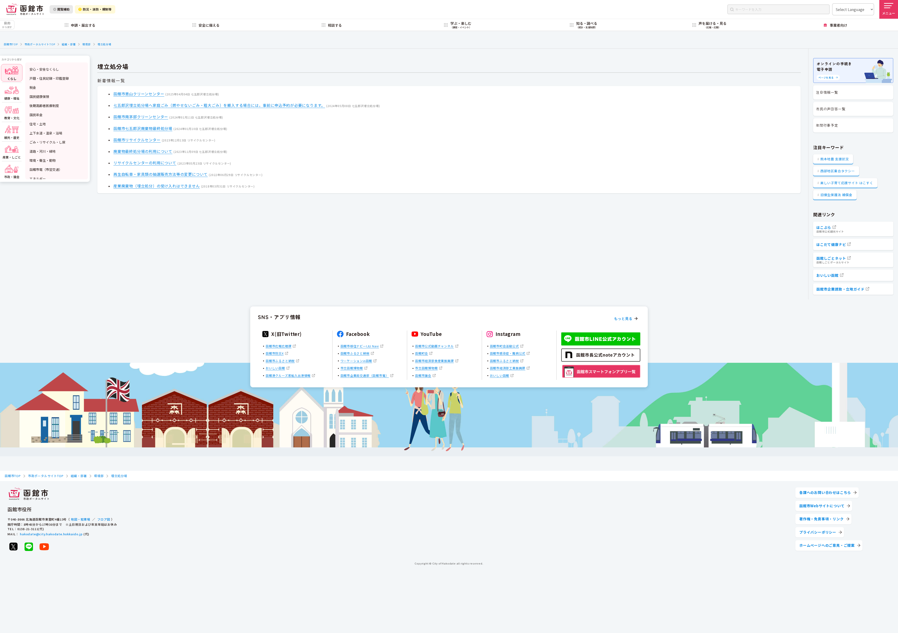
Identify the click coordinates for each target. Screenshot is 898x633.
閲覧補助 (63, 9)
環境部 (86, 44)
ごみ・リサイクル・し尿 (47, 142)
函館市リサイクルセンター (137, 140)
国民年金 (36, 114)
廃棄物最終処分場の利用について (142, 151)
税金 (32, 87)
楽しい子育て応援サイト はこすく (846, 182)
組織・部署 (69, 44)
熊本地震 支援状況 (834, 159)
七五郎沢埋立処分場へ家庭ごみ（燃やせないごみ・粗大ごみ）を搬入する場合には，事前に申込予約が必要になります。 (219, 105)
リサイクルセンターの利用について (144, 162)
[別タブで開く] (13, 546)
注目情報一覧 (827, 92)
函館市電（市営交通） (45, 169)
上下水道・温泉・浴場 (45, 133)
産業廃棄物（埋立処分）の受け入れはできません (156, 186)
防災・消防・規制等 (97, 9)
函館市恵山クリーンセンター (138, 94)
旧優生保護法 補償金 (836, 194)
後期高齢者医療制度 (44, 105)
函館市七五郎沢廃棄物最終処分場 (142, 128)
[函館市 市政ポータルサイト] (25, 9)
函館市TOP (11, 44)
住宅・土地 (37, 124)
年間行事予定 (827, 125)
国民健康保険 (39, 96)
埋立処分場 (104, 44)
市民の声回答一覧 (830, 108)
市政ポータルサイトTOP (40, 44)
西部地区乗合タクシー (837, 171)
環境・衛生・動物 (42, 160)
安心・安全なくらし (44, 69)
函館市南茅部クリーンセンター (140, 116)
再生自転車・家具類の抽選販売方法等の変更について (160, 174)
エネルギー (37, 178)
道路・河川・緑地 (42, 151)
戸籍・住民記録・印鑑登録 (49, 78)
